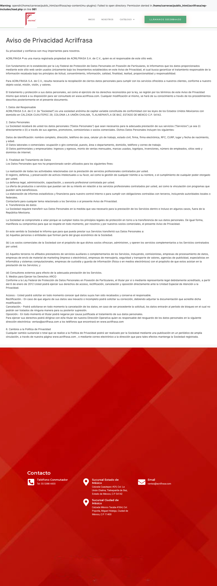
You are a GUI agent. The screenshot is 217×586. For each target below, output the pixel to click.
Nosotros (107, 19)
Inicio (91, 19)
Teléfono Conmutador (52, 479)
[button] (165, 19)
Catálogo (126, 19)
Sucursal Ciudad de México (105, 502)
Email (151, 479)
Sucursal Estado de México (105, 481)
